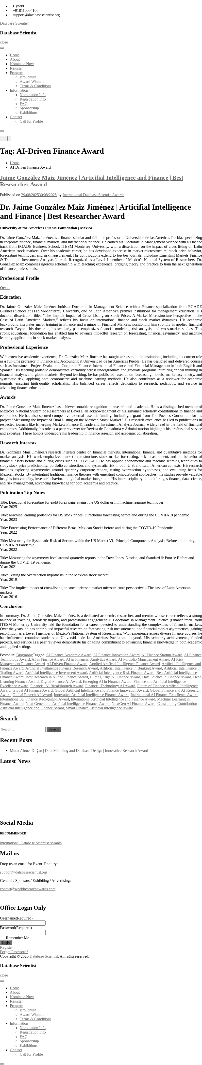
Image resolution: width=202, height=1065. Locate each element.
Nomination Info (33, 95)
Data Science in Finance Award (166, 677)
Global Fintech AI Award (32, 695)
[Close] (2, 131)
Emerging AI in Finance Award (107, 681)
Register (16, 68)
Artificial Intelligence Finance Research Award (61, 668)
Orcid (5, 288)
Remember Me (17, 938)
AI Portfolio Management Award (143, 659)
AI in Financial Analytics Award (91, 659)
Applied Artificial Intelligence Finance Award (124, 664)
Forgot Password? (14, 952)
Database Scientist (14, 23)
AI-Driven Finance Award (67, 664)
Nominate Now (22, 64)
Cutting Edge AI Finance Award (115, 677)
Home (14, 55)
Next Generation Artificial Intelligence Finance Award (68, 703)
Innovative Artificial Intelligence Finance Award (91, 695)
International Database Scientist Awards (93, 195)
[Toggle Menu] (2, 48)
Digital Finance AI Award (61, 681)
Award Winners (32, 81)
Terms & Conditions (35, 86)
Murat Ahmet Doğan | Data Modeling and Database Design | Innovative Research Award (79, 750)
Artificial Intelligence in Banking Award (131, 668)
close (4, 42)
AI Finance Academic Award (68, 655)
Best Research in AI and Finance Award (57, 677)
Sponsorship (29, 108)
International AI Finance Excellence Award (164, 695)
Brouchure (28, 77)
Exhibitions (28, 112)
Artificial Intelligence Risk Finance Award (121, 673)
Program (16, 73)
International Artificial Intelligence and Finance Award (113, 699)
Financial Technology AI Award (110, 686)
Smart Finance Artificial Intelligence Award (99, 708)
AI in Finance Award (48, 659)
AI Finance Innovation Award (116, 655)
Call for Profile (31, 121)
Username (16, 918)
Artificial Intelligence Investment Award (56, 673)
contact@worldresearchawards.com (27, 889)
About (15, 59)
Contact (16, 117)
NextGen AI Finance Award (133, 703)
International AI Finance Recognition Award (34, 699)
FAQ (24, 104)
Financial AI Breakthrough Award (56, 686)
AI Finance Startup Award (161, 655)
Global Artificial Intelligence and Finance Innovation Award (101, 690)
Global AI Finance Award (33, 690)
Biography (24, 655)
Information (19, 90)
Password (16, 928)
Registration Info (33, 99)
